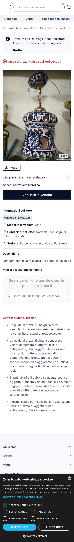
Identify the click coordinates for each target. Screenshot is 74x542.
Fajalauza (65, 28)
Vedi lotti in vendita (37, 195)
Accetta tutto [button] (19, 527)
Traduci (13, 167)
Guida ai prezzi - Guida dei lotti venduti (34, 61)
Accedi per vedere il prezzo (21, 185)
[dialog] (37, 508)
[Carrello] (69, 7)
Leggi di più (65, 492)
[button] (37, 497)
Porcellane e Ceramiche (38, 28)
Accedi (17, 49)
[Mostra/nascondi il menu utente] (5, 7)
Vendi (29, 19)
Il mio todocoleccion (56, 19)
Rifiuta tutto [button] (54, 527)
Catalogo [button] (10, 19)
